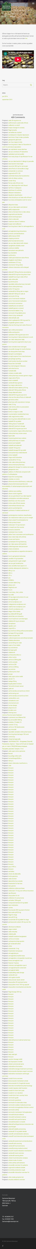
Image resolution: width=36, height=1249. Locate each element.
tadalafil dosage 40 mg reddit (17, 450)
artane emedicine (13, 549)
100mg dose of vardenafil (16, 424)
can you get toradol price (15, 563)
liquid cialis (11, 436)
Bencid (10, 753)
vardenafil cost (12, 975)
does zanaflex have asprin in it (17, 566)
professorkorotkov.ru (14, 655)
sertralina (11, 871)
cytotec (10, 907)
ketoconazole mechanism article (18, 1081)
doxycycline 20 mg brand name (17, 982)
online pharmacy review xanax (17, 433)
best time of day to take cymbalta (18, 137)
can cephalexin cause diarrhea (17, 149)
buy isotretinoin (13, 647)
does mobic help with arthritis (17, 537)
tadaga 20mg (12, 681)
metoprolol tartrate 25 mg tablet (18, 903)
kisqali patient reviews (15, 683)
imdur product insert (14, 522)
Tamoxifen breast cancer (16, 686)
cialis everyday (12, 931)
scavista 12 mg (12, 724)
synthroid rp (12, 255)
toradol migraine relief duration (17, 1088)
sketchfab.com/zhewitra (15, 616)
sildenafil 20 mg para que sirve (17, 428)
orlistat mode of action (15, 1160)
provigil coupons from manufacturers (19, 356)
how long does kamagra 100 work (18, 734)
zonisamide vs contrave (15, 171)
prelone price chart (14, 671)
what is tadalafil (13, 380)
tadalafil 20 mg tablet (14, 421)
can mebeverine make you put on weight (20, 517)
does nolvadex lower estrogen (17, 346)
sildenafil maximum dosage (16, 426)
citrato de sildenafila (14, 874)
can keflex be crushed (15, 132)
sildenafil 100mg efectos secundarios (19, 272)
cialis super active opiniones (16, 751)
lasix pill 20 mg (12, 917)
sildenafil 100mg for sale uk (16, 294)
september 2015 (7, 99)
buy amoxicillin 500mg (15, 720)
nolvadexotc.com (13, 700)
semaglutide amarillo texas (16, 955)
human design (12, 705)
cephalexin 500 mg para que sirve (18, 334)
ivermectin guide (13, 1098)
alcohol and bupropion (15, 217)
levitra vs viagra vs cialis (15, 411)
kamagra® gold (13, 599)
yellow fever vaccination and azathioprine (21, 534)
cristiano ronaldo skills (15, 373)
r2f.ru (10, 575)
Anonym (11, 768)
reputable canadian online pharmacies (19, 732)
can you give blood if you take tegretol (19, 496)
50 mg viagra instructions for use (18, 597)
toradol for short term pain (16, 1090)
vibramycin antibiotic (14, 927)
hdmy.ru (10, 761)
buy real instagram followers (17, 366)
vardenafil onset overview (16, 1153)
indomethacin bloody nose (16, 505)
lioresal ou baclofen (14, 529)
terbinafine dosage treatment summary (20, 1069)
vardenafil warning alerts (15, 1155)
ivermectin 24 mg (13, 296)
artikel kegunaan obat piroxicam (18, 546)
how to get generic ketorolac (17, 556)
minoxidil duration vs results (16, 1122)
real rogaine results (14, 977)
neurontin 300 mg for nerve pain (18, 166)
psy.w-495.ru (12, 866)
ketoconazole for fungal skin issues (19, 1083)
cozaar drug (12, 180)
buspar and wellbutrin (14, 224)
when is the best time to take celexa (19, 212)
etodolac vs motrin (14, 479)
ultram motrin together (15, 493)
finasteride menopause (15, 951)
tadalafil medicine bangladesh (17, 936)
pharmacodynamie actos (16, 241)
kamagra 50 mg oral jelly (15, 633)
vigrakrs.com (12, 626)
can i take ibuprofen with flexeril (18, 185)
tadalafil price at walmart (15, 306)
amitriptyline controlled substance (18, 498)
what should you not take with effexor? (20, 197)
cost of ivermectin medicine (16, 298)
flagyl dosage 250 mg (14, 992)
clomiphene (11, 623)
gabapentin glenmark (14, 139)
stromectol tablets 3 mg (15, 310)
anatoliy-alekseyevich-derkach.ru (18, 568)
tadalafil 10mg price (14, 448)
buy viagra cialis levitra (15, 385)
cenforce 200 (12, 664)
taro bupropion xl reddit (15, 1061)
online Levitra (12, 657)
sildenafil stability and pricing (17, 1129)
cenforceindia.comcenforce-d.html (18, 691)
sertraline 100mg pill (14, 900)
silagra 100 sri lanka (14, 611)
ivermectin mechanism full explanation (20, 1112)
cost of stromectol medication (17, 301)
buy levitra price (13, 281)
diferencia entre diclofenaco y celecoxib (20, 481)
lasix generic (12, 886)
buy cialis (11, 594)
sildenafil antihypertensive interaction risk (20, 1124)
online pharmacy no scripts (16, 440)
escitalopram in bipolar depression (18, 135)
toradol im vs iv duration (15, 1093)
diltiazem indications (14, 192)
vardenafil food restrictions (16, 1146)
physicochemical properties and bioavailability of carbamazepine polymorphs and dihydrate (17, 486)
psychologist (12, 1126)
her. (26, 38)
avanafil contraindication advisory (18, 1134)
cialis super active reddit (15, 676)
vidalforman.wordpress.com (16, 606)
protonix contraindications (16, 233)
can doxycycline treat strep (16, 351)
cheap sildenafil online (15, 392)
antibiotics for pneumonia (16, 898)
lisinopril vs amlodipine (15, 354)
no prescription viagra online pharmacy (20, 431)
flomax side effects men (15, 183)
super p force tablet (14, 645)
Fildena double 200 (14, 635)
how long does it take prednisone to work (20, 337)
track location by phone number (17, 361)
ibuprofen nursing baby (15, 476)
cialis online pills (13, 279)
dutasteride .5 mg (13, 948)
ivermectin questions (14, 1100)
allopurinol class (13, 204)
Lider (9, 765)
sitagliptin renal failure (15, 260)
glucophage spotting (14, 359)
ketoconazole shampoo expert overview (20, 1071)
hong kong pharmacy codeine (17, 438)
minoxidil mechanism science (17, 1117)
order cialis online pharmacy (16, 462)
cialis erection (12, 878)
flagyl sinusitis (12, 130)
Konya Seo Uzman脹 (14, 363)
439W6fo (11, 580)
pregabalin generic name (15, 322)
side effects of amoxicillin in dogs (18, 168)
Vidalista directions (14, 640)
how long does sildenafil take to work (19, 419)
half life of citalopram (14, 188)
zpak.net (11, 688)
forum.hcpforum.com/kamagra (18, 618)
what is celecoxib (13, 219)
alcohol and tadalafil (14, 443)
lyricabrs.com (12, 710)
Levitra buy (11, 736)
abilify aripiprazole (13, 209)
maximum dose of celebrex (16, 221)
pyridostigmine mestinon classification (20, 515)
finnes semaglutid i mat (15, 960)
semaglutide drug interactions (17, 231)
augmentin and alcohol (15, 214)
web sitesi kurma (13, 368)
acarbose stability (13, 248)
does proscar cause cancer (16, 980)
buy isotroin (11, 669)
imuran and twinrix (14, 539)
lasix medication (13, 905)
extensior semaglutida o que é (17, 965)
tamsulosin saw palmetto (16, 250)
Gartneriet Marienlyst (11, 14)
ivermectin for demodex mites (17, 1102)
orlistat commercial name (16, 1064)
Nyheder (12, 16)
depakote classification (15, 195)
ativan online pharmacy (15, 286)
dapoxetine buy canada (15, 881)
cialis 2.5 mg (12, 404)
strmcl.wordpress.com (15, 602)
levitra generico (13, 876)
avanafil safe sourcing (15, 1143)
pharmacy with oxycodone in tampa (19, 402)
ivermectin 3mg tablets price (17, 313)
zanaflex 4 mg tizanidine (15, 558)
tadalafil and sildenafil (15, 445)
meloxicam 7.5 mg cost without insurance (21, 890)
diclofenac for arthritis (15, 190)
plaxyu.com (11, 585)
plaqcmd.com (12, 708)
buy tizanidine (12, 253)
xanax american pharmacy (16, 464)
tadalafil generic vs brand (16, 308)
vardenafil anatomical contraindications (20, 1141)
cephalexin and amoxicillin (16, 154)
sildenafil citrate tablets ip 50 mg (18, 387)
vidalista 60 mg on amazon (16, 621)
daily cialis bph (12, 1054)
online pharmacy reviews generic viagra (20, 375)
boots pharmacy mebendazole (17, 452)
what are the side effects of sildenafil (19, 397)
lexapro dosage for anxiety (16, 127)
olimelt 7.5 (11, 679)
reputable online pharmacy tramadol (19, 284)
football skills (12, 371)
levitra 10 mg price (13, 289)
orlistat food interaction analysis (18, 1158)
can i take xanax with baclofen (17, 544)
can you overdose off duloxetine (18, 152)
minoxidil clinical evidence (16, 1114)
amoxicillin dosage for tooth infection (19, 349)
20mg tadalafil (12, 409)
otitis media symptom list (16, 1177)
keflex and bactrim (14, 332)
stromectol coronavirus (15, 303)
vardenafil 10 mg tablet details (17, 1131)
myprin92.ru (12, 628)
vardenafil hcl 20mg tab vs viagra (18, 291)
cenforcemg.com (13, 693)
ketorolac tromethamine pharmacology (20, 1085)
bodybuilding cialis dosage (16, 972)
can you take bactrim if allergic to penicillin (21, 161)
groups (10, 674)
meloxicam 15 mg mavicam (16, 525)
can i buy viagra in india (15, 142)
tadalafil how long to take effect (18, 277)
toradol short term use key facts (18, 1095)
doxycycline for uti (13, 895)
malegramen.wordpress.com (17, 604)
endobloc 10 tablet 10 (14, 722)
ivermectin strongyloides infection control (20, 1107)
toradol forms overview (15, 1078)
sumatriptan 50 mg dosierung (17, 541)
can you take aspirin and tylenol (17, 207)
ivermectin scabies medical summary (19, 1105)
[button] (33, 3)
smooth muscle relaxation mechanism (20, 1150)
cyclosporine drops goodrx (16, 941)
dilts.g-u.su (11, 570)
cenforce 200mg (13, 667)
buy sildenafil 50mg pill (15, 614)
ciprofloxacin (12, 893)
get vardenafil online (14, 943)
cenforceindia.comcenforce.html (18, 696)
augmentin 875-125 (14, 173)
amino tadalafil (12, 455)
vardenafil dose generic (15, 383)
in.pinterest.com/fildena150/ (17, 717)
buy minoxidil (12, 729)
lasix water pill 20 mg (14, 912)
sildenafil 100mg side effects (17, 390)
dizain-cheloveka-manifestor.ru (17, 763)
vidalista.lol (11, 652)
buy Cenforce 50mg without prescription (20, 631)
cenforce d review (13, 939)
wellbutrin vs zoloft (14, 125)
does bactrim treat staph (15, 164)
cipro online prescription (15, 330)
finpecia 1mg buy (13, 963)
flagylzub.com (12, 587)
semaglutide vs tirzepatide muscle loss (20, 958)
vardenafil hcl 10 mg (14, 460)
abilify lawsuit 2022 (14, 236)
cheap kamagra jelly (14, 739)
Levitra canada (12, 662)
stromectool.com (13, 703)
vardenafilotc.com (13, 698)
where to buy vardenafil (15, 315)
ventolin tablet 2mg (14, 582)
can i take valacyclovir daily (16, 339)
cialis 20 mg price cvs (14, 120)
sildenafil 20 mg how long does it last (19, 274)
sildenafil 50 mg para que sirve (17, 395)
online (10, 946)
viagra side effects (14, 378)
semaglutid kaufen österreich (17, 968)
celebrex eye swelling (14, 491)
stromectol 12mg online (15, 265)
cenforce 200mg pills (14, 659)
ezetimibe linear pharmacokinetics (18, 176)
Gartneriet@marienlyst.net (10, 1221)
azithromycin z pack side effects (18, 123)
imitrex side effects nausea (16, 503)
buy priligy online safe (14, 756)
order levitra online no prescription (18, 407)
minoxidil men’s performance (17, 1119)
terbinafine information (15, 1066)
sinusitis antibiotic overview (16, 1179)
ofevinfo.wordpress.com (15, 609)
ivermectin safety (13, 1110)
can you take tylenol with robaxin (18, 243)
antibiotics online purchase (16, 888)
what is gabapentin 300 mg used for (19, 320)
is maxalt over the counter (16, 527)
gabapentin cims (13, 469)
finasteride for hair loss (15, 883)
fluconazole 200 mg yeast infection (19, 910)
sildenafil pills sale (13, 318)
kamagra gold (12, 650)
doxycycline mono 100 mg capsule (18, 984)
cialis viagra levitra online (15, 416)
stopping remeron (13, 238)
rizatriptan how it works (15, 532)
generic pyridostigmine (15, 508)
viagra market (12, 929)
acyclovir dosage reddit (15, 1059)
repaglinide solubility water (16, 245)
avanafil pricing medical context (17, 1148)
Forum (10, 590)
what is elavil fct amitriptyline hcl (18, 520)
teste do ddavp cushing (15, 178)
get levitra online (13, 399)
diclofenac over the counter (16, 501)
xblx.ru (10, 573)
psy (9, 578)
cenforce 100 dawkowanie (16, 727)
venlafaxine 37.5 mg (14, 262)
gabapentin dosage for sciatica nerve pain (21, 467)
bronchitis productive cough (16, 1170)
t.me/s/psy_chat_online (15, 592)
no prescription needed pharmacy (18, 414)
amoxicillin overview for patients (18, 1165)
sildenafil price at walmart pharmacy (19, 1040)
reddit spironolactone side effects (18, 257)
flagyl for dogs (12, 915)
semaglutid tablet (13, 970)
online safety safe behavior (16, 1162)
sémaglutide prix (13, 953)
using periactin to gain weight (17, 561)
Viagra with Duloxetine (15, 457)
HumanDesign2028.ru (15, 758)
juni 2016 (5, 96)
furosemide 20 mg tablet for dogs (18, 919)
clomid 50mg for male (15, 643)
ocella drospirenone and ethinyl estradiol (20, 638)
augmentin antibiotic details (16, 1167)
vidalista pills (12, 934)
